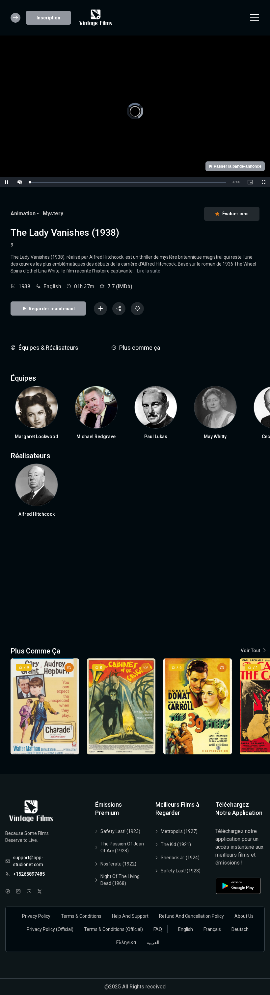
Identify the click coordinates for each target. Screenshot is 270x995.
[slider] (128, 182)
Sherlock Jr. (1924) (180, 857)
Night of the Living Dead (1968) (120, 880)
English (185, 929)
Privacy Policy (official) (50, 929)
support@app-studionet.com (28, 861)
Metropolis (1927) (179, 831)
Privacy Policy (36, 916)
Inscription (48, 17)
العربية (153, 942)
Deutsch (240, 929)
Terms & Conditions (81, 916)
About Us (244, 916)
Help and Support (130, 916)
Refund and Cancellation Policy (191, 916)
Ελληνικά (126, 942)
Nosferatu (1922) (118, 863)
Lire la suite (148, 270)
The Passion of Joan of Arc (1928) (122, 847)
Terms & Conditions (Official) (113, 929)
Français (212, 929)
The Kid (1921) (176, 844)
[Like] (137, 308)
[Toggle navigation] (254, 18)
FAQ (157, 929)
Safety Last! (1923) (120, 831)
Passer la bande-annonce (237, 166)
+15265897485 (29, 874)
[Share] (118, 308)
